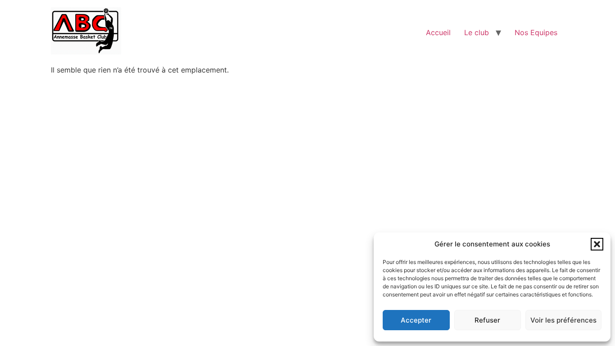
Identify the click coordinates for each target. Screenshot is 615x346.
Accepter (416, 320)
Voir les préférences (563, 320)
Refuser (487, 320)
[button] (596, 244)
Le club (476, 32)
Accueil (438, 32)
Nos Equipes (536, 32)
